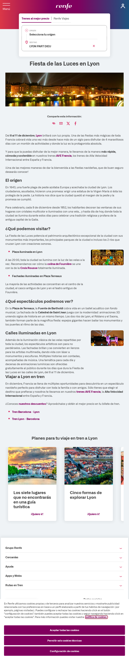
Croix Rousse (28, 267)
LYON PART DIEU (38, 46)
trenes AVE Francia (88, 391)
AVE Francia (64, 155)
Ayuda (9, 566)
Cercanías (11, 557)
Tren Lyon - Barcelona (25, 418)
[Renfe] (64, 7)
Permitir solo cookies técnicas (64, 640)
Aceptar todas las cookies (64, 630)
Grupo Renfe (13, 547)
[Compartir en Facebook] (75, 124)
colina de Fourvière (59, 263)
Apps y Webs (13, 575)
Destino (33, 42)
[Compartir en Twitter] (68, 124)
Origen (32, 31)
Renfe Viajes (61, 18)
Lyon (39, 135)
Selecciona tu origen (40, 34)
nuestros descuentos (32, 403)
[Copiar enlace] (54, 124)
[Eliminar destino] (93, 45)
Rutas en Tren (14, 585)
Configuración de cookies (64, 651)
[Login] (123, 6)
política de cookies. (96, 617)
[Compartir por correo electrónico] (61, 124)
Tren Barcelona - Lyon (25, 411)
